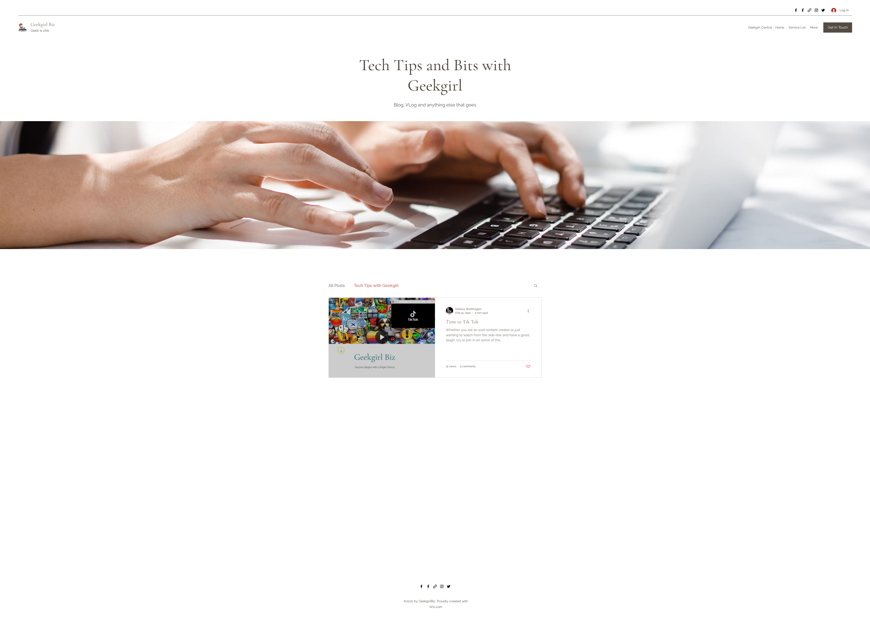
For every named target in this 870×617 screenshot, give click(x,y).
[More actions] (529, 310)
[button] (536, 285)
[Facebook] (796, 10)
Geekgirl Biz (43, 24)
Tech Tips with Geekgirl (376, 285)
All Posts (337, 285)
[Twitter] (823, 10)
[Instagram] (816, 10)
